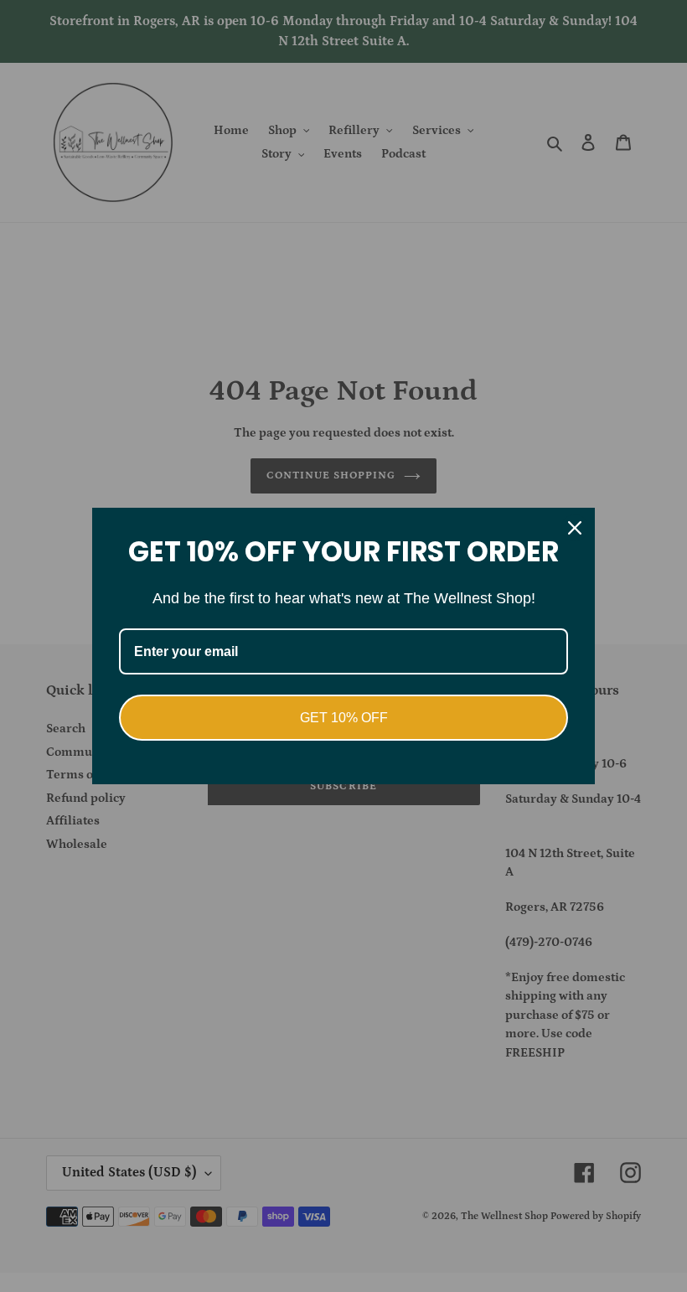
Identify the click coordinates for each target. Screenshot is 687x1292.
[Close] (575, 528)
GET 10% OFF (344, 718)
